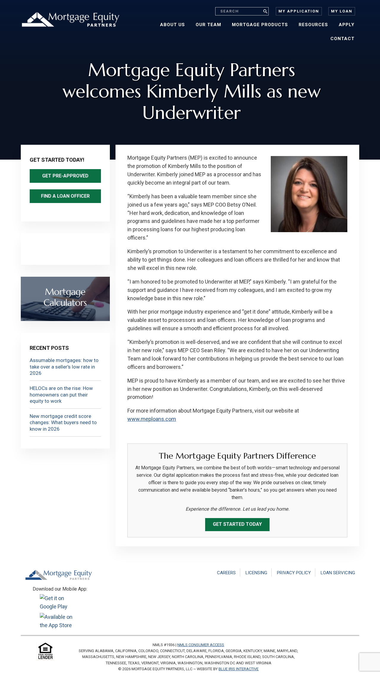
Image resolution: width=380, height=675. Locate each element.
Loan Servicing (338, 572)
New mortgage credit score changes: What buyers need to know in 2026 (63, 422)
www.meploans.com (151, 419)
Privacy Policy (294, 572)
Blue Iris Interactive (238, 669)
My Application (298, 11)
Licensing (256, 572)
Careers (226, 572)
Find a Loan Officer (65, 196)
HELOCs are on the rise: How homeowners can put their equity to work (61, 394)
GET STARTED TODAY (237, 524)
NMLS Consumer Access (200, 645)
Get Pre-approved (65, 176)
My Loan (341, 11)
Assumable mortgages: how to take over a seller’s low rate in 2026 (64, 366)
